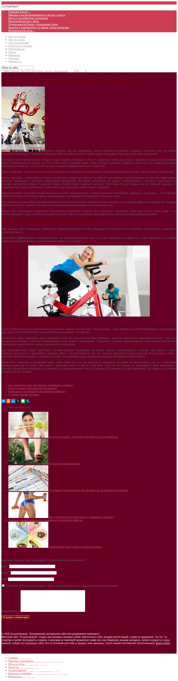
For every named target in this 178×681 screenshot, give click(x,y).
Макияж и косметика (36, 15)
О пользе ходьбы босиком (23, 394)
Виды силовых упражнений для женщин (32, 388)
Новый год (14, 61)
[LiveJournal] (28, 401)
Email (5, 572)
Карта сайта (163, 643)
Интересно (21, 30)
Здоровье (13, 58)
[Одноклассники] (8, 401)
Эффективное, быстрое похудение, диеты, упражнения (35, 71)
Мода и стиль (28, 18)
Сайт (4, 579)
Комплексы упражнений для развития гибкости (36, 391)
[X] (18, 401)
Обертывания (16, 49)
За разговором (9, 6)
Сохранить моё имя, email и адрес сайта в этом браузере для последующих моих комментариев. (62, 585)
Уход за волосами (18, 42)
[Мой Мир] (13, 401)
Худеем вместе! (33, 24)
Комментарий (10, 611)
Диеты (12, 52)
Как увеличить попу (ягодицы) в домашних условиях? (40, 385)
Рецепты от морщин (20, 45)
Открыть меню (10, 2)
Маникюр (14, 55)
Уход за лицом (16, 36)
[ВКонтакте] (3, 401)
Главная (19, 11)
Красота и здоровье (38, 27)
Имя (5, 566)
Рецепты (23, 21)
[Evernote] (23, 401)
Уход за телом (16, 39)
